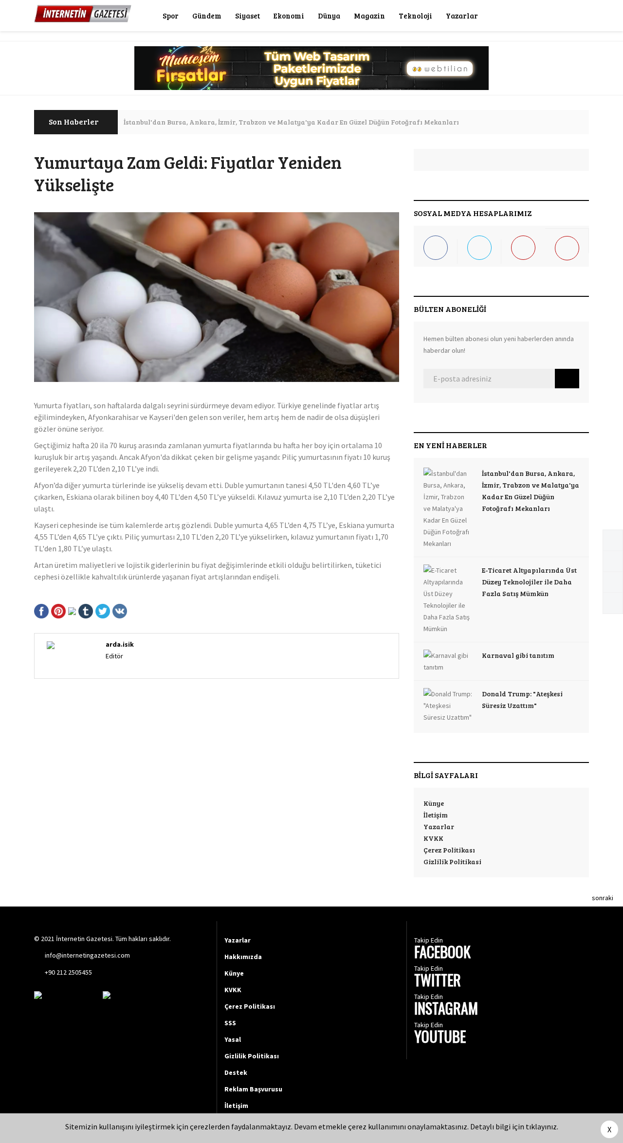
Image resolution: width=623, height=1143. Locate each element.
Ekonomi (289, 15)
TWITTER (437, 981)
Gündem (206, 15)
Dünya (329, 15)
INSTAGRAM (446, 1009)
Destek (235, 1072)
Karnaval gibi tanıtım (518, 655)
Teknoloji (415, 15)
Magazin (369, 15)
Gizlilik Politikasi (452, 861)
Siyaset (247, 15)
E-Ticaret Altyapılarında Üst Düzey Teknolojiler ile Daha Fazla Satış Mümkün (529, 581)
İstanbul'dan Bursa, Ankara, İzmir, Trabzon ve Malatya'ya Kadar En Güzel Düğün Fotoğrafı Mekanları (291, 122)
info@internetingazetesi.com (87, 955)
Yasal (232, 1039)
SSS (230, 1022)
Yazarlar (462, 15)
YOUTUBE (440, 1038)
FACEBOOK (442, 953)
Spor (171, 15)
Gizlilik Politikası (251, 1056)
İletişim (435, 814)
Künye (433, 803)
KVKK (433, 838)
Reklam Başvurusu (253, 1089)
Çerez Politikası (449, 849)
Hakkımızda (243, 956)
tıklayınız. (542, 1126)
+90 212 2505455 (68, 972)
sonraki (602, 897)
